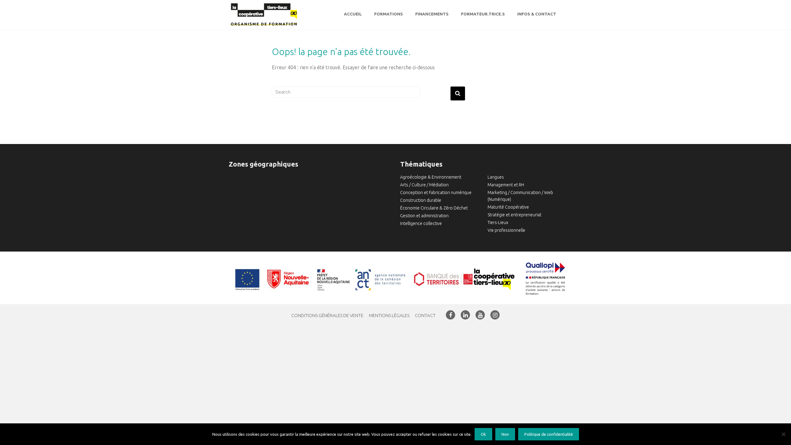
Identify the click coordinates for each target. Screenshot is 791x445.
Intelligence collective (421, 223)
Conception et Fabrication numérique (436, 192)
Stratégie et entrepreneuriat (514, 214)
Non (505, 434)
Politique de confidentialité (548, 434)
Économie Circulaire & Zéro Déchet (434, 208)
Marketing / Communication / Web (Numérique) (520, 196)
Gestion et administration (424, 215)
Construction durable (420, 200)
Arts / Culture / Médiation (424, 184)
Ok (483, 434)
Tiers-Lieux (498, 222)
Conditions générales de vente (327, 315)
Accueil (353, 13)
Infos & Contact (536, 13)
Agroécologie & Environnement (430, 177)
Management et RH (506, 184)
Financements (432, 13)
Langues (496, 177)
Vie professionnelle (506, 230)
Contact (425, 315)
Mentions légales (389, 315)
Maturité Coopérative (508, 207)
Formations (388, 13)
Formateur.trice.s (483, 13)
